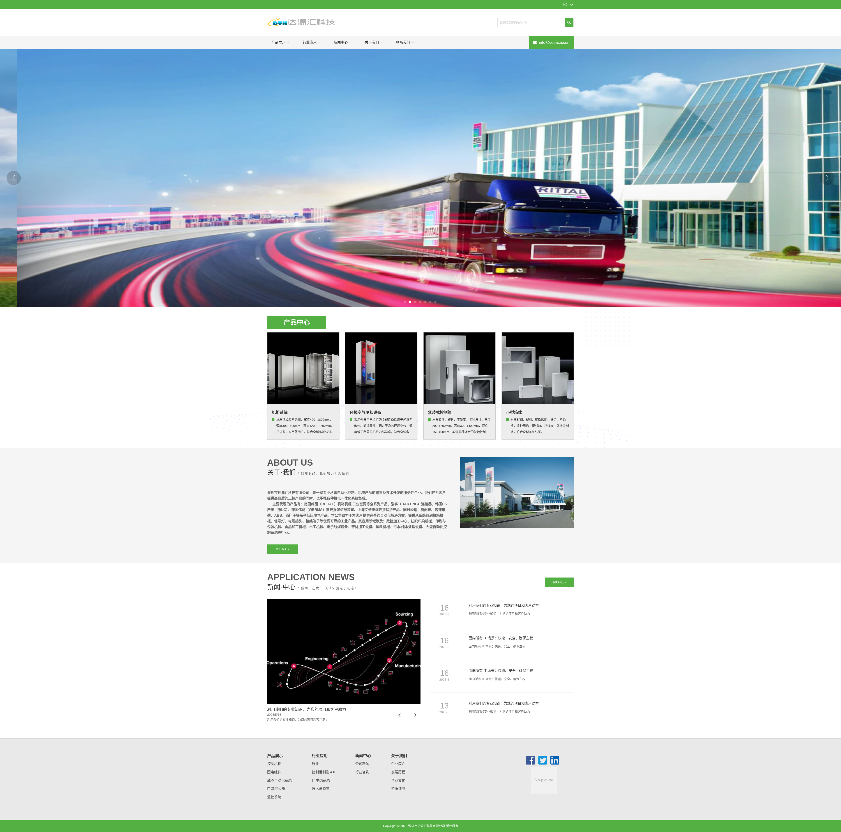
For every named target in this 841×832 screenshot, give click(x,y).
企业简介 (398, 764)
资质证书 (398, 789)
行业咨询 (362, 772)
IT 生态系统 (321, 780)
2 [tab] (410, 302)
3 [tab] (415, 302)
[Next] (827, 178)
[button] (399, 715)
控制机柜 (274, 764)
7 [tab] (435, 302)
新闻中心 (341, 42)
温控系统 (274, 797)
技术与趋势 (320, 789)
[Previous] (14, 178)
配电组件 (274, 772)
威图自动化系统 (279, 780)
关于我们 (372, 42)
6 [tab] (430, 302)
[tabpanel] (420, 178)
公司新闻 (362, 764)
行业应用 (310, 42)
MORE (282, 549)
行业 (315, 764)
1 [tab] (405, 302)
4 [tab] (420, 302)
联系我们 (403, 42)
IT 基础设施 (276, 789)
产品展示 (279, 42)
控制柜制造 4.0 (323, 772)
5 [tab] (425, 302)
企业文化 (398, 780)
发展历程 (398, 772)
